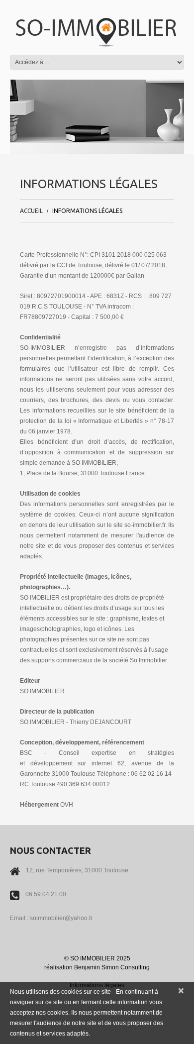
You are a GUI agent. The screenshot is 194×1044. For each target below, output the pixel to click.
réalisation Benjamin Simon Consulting (97, 967)
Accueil (31, 211)
